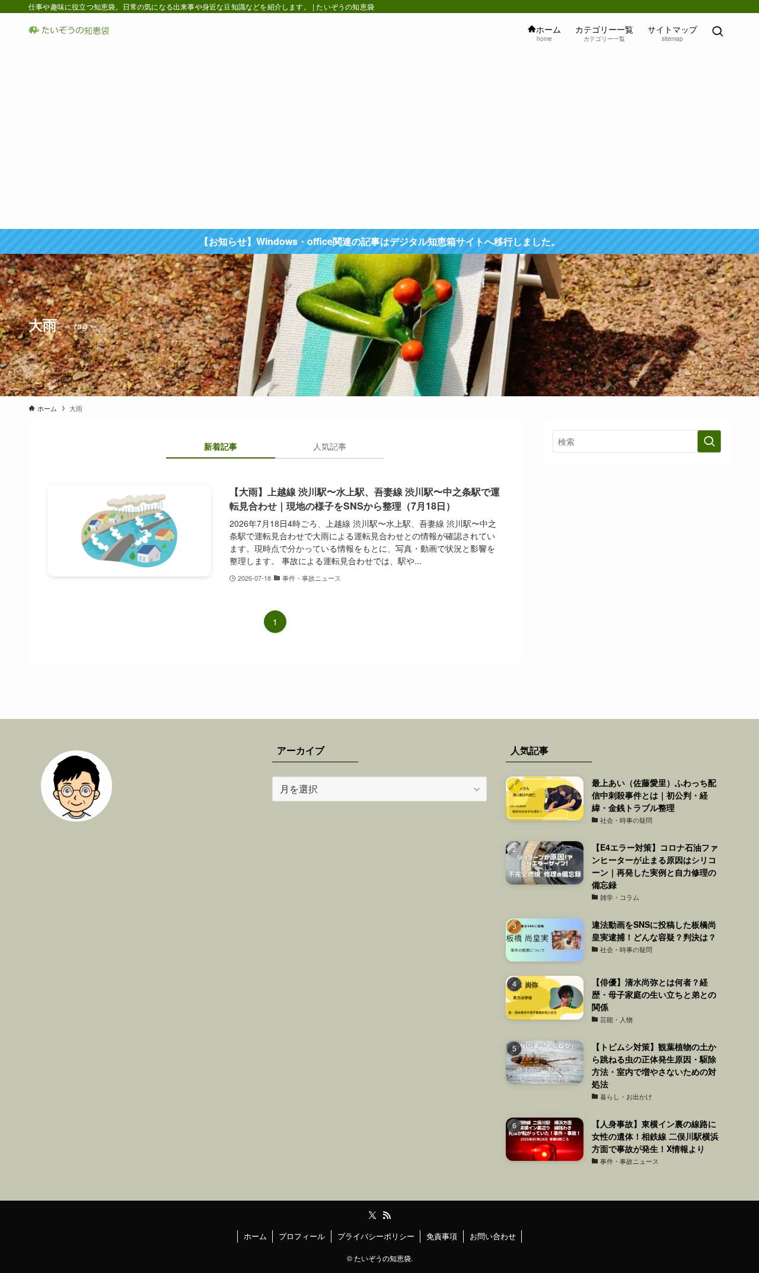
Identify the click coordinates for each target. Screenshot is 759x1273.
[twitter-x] (372, 1215)
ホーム (255, 1236)
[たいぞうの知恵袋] (72, 32)
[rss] (386, 1215)
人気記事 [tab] (329, 446)
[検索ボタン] (717, 32)
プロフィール (302, 1236)
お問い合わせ (493, 1236)
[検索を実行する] (709, 441)
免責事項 (441, 1236)
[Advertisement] (379, 140)
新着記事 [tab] (220, 446)
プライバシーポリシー (375, 1236)
